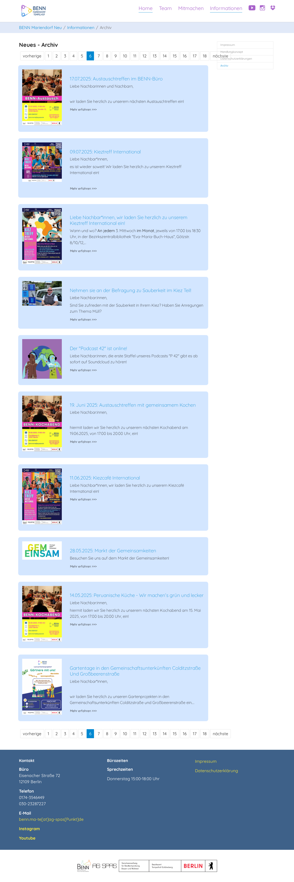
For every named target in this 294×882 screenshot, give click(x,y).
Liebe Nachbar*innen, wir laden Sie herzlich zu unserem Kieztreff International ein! (128, 220)
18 (205, 55)
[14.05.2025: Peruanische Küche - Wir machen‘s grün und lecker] (42, 613)
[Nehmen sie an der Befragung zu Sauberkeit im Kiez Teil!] (42, 292)
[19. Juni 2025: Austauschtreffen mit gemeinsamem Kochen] (42, 423)
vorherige (32, 55)
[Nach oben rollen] (284, 872)
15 (175, 55)
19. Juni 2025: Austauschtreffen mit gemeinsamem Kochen (133, 405)
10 (125, 55)
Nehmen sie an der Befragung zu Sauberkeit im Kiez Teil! (130, 290)
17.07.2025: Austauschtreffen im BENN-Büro (116, 79)
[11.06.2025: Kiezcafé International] (42, 496)
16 (185, 55)
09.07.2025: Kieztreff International (105, 152)
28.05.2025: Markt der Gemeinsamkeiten (113, 551)
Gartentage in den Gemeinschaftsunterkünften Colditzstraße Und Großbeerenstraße (135, 671)
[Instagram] (261, 11)
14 (165, 55)
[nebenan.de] (271, 11)
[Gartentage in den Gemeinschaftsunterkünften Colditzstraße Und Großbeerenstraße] (42, 686)
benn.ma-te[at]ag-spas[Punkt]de (51, 819)
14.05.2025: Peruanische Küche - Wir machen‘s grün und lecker (137, 595)
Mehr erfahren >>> (83, 109)
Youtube (27, 838)
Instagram (29, 828)
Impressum (206, 761)
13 (155, 55)
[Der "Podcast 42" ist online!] (42, 358)
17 (195, 55)
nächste (220, 733)
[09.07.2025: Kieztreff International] (42, 161)
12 (145, 55)
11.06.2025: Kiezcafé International (105, 478)
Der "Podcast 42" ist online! (98, 348)
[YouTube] (250, 11)
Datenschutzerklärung (216, 770)
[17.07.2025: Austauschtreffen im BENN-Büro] (42, 96)
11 (134, 55)
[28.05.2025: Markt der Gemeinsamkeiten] (42, 550)
